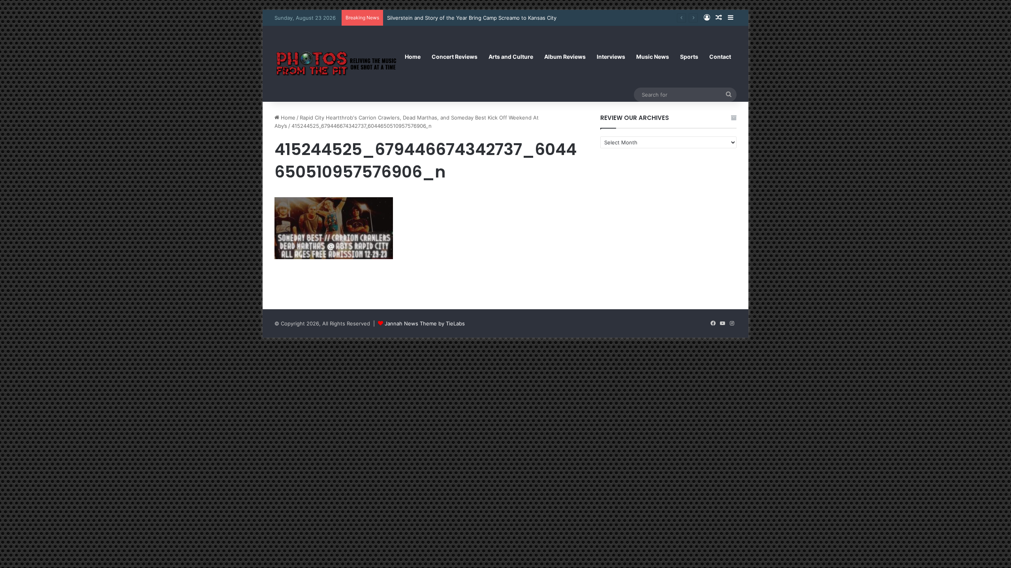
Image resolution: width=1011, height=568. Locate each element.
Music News (652, 56)
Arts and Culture (511, 56)
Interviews (611, 56)
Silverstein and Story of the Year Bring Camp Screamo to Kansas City (471, 18)
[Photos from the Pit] (336, 63)
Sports (689, 56)
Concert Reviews (454, 56)
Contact (720, 56)
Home (413, 56)
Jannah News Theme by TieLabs (425, 323)
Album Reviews (565, 56)
